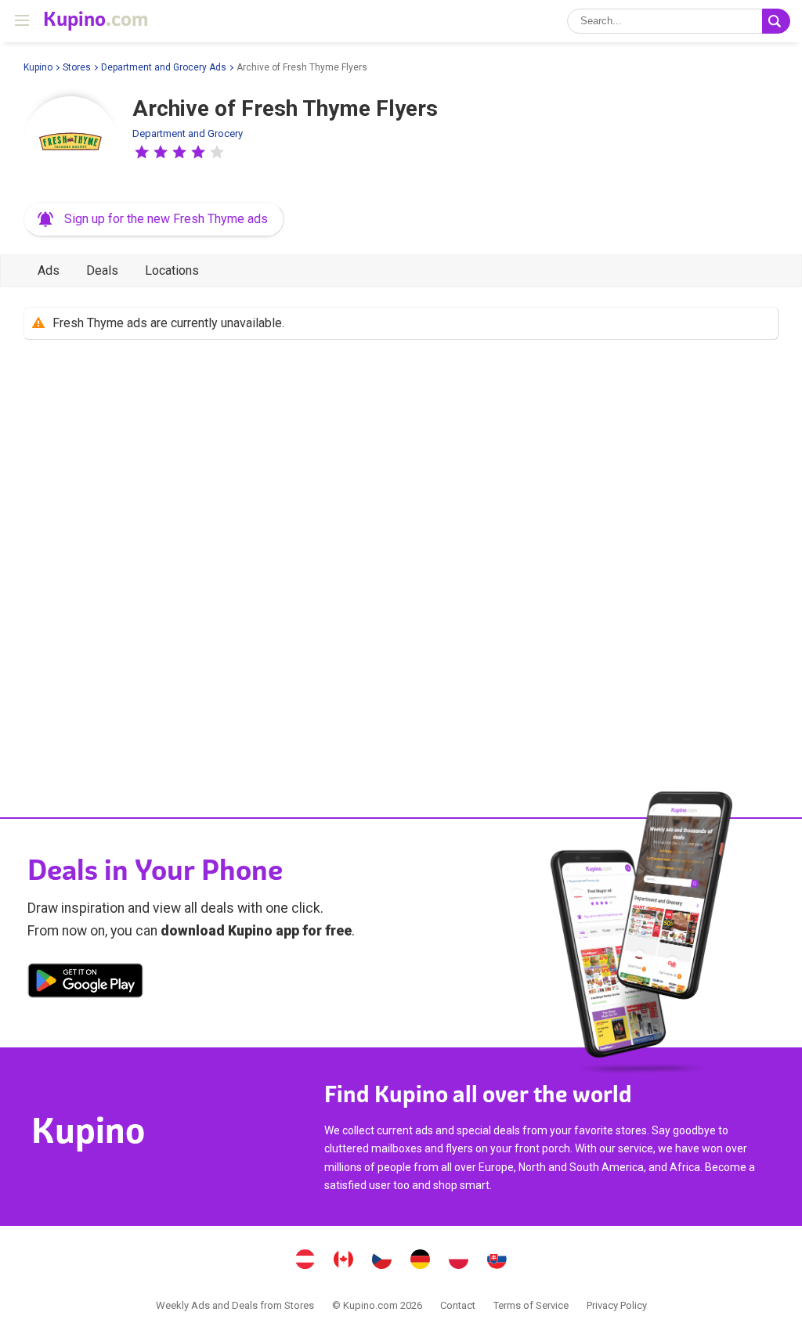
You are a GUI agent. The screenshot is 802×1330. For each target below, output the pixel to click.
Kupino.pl (459, 1261)
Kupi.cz (382, 1261)
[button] (141, 151)
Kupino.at (305, 1261)
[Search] (776, 21)
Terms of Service (531, 1305)
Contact (457, 1305)
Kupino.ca (344, 1261)
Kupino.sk (497, 1261)
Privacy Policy (617, 1305)
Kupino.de (420, 1261)
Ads (49, 270)
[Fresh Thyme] (70, 143)
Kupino (37, 67)
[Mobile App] (85, 983)
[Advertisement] (401, 553)
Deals (102, 270)
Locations (172, 270)
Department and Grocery (187, 133)
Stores (77, 67)
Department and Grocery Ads (163, 67)
